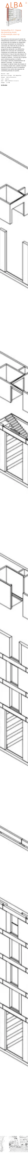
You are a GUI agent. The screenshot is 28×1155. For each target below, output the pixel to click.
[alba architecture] (14, 7)
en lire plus (4, 85)
